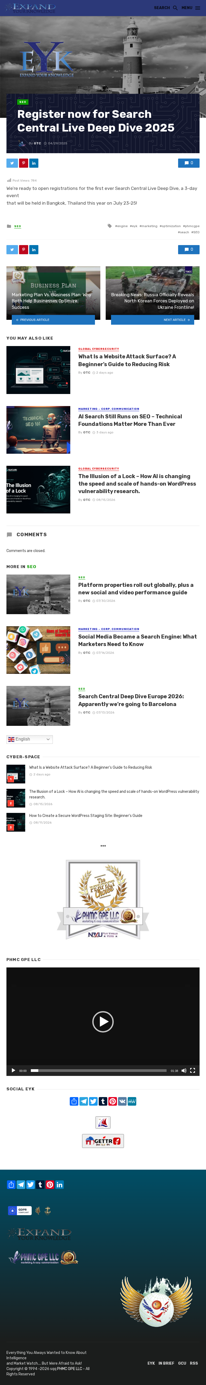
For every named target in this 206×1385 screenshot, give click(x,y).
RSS (194, 1363)
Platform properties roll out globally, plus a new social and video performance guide (136, 589)
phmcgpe (192, 226)
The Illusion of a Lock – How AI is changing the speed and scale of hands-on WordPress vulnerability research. (137, 483)
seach (184, 232)
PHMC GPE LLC (69, 1369)
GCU (182, 1363)
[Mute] (184, 1070)
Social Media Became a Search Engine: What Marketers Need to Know (137, 640)
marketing (149, 226)
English (22, 739)
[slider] (99, 1070)
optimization (171, 226)
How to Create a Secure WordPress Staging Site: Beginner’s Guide (85, 815)
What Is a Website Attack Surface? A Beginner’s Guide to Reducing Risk (127, 360)
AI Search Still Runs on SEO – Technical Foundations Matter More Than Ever (130, 420)
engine (122, 226)
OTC (37, 143)
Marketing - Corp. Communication (108, 409)
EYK (151, 1363)
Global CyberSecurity (98, 349)
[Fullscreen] (192, 1070)
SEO (22, 102)
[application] (103, 1021)
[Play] (13, 1070)
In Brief (166, 1363)
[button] (103, 1022)
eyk (134, 226)
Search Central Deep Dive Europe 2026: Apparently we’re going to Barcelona (131, 700)
